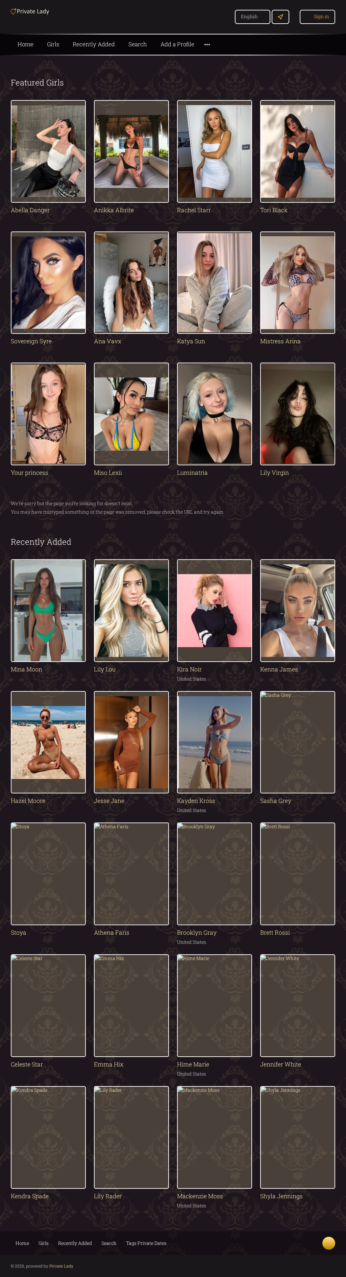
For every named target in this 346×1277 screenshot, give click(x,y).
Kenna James (279, 669)
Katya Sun (191, 341)
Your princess (29, 472)
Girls (53, 44)
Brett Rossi (275, 932)
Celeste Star (27, 1064)
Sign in (321, 16)
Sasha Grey (275, 801)
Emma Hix (108, 1064)
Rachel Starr (194, 210)
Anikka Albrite (114, 210)
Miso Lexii (108, 472)
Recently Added (94, 44)
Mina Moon (26, 669)
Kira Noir (189, 669)
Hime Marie (193, 1064)
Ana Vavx (107, 341)
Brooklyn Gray (197, 932)
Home (25, 44)
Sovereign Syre (31, 341)
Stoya (18, 932)
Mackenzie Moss (200, 1196)
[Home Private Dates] (31, 11)
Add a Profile (177, 44)
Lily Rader (108, 1196)
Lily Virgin (274, 472)
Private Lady (61, 1266)
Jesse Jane (109, 801)
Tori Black (274, 210)
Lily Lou (105, 669)
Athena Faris (111, 932)
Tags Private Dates (146, 1243)
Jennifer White (280, 1064)
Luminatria (192, 472)
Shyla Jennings (281, 1196)
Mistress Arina (280, 341)
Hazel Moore (28, 801)
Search (137, 44)
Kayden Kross (196, 801)
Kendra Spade (30, 1196)
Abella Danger (30, 210)
